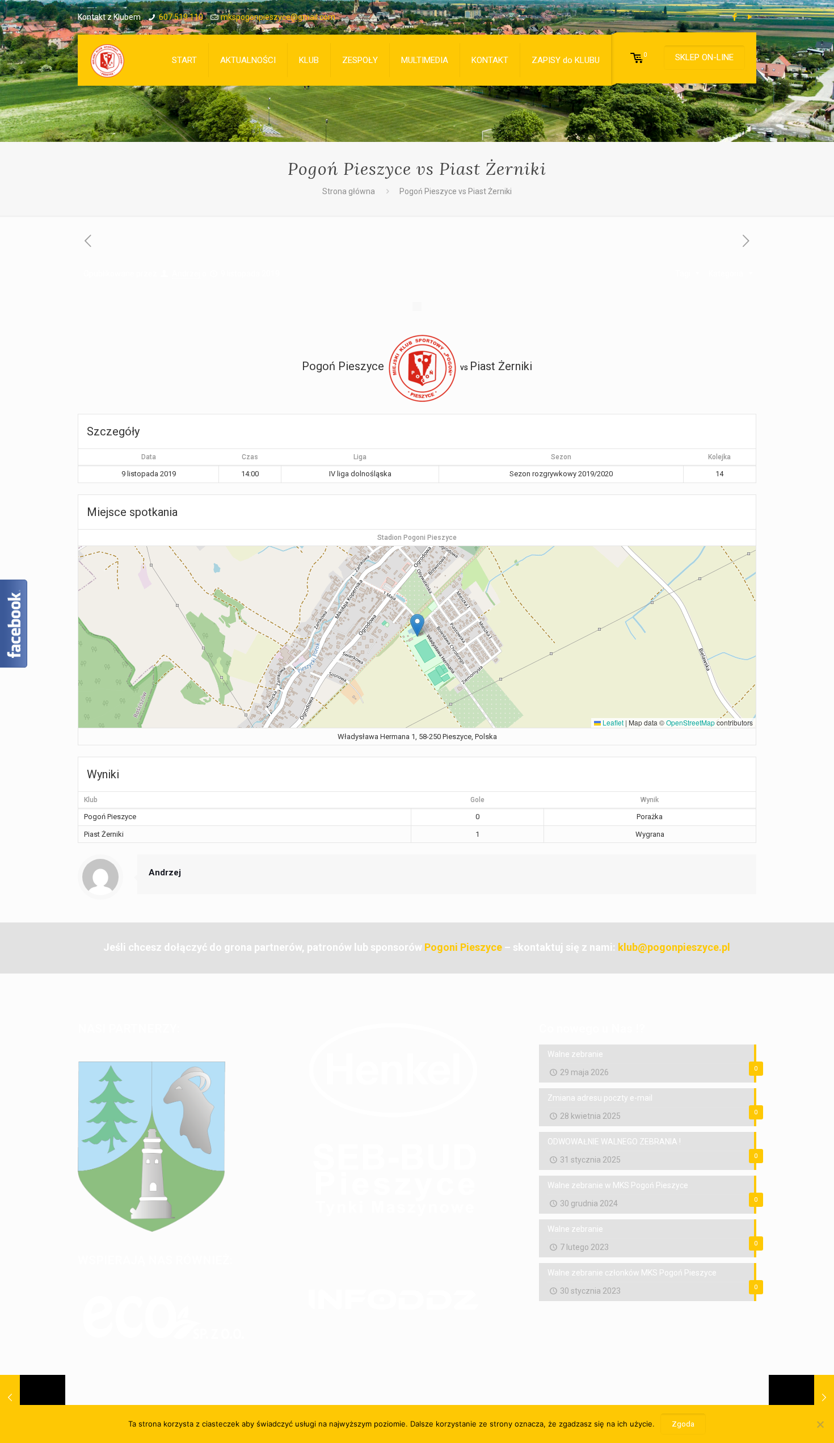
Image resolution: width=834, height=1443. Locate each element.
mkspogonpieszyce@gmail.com (278, 17)
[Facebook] (735, 17)
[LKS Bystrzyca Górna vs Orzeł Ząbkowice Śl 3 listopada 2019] (32, 1397)
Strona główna (348, 191)
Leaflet (612, 722)
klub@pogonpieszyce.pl (674, 947)
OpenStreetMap (690, 722)
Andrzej (186, 273)
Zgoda (683, 1424)
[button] (417, 625)
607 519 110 (181, 17)
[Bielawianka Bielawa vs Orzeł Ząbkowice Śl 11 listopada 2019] (801, 1397)
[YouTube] (750, 17)
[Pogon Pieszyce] (107, 60)
